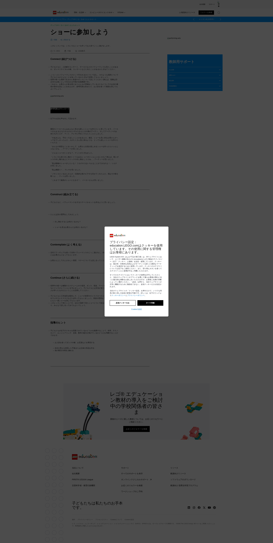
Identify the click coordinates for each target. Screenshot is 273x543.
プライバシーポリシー (136, 295)
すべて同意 (150, 303)
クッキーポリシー (118, 295)
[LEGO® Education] (118, 235)
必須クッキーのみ (122, 303)
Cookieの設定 (136, 309)
